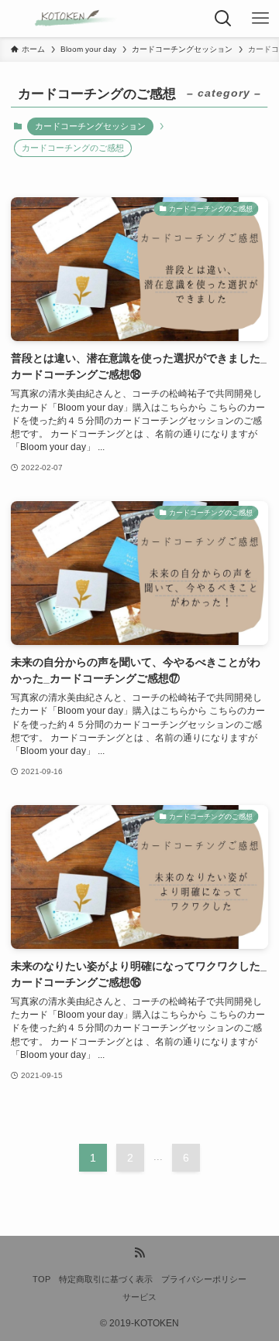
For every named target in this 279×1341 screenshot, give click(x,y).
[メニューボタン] (260, 18)
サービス (139, 1297)
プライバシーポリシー (203, 1279)
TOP (41, 1279)
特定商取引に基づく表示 (106, 1279)
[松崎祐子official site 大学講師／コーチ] (60, 18)
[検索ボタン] (223, 18)
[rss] (139, 1253)
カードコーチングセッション (90, 126)
